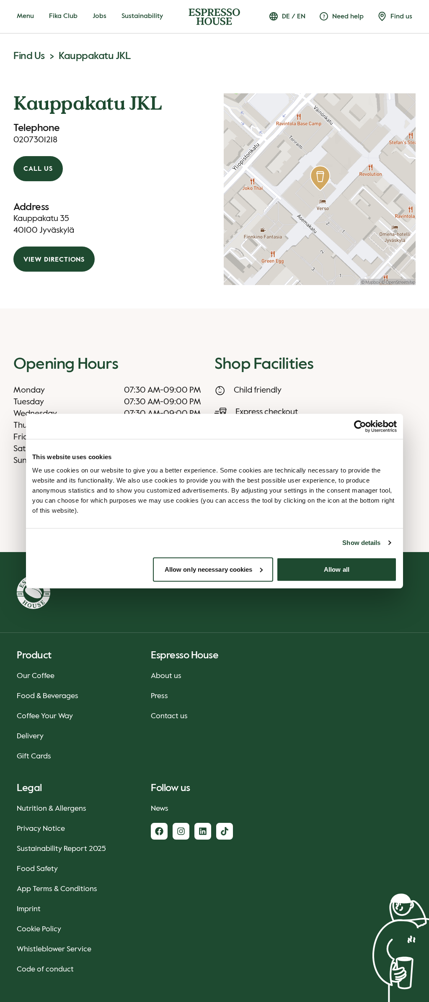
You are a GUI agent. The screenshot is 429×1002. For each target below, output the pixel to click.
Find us (29, 56)
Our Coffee (35, 676)
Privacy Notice (41, 828)
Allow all (336, 569)
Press (159, 696)
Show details (361, 542)
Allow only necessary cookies (209, 569)
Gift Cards (34, 756)
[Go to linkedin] (202, 831)
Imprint (29, 909)
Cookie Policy (39, 929)
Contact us (169, 716)
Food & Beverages (47, 696)
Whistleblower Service (54, 949)
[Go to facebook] (159, 831)
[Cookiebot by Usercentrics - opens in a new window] (360, 426)
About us (166, 676)
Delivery (30, 736)
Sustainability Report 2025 (61, 849)
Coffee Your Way (45, 716)
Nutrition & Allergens (51, 808)
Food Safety (37, 869)
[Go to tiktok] (224, 831)
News (159, 808)
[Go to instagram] (181, 831)
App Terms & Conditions (57, 889)
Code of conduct (45, 969)
